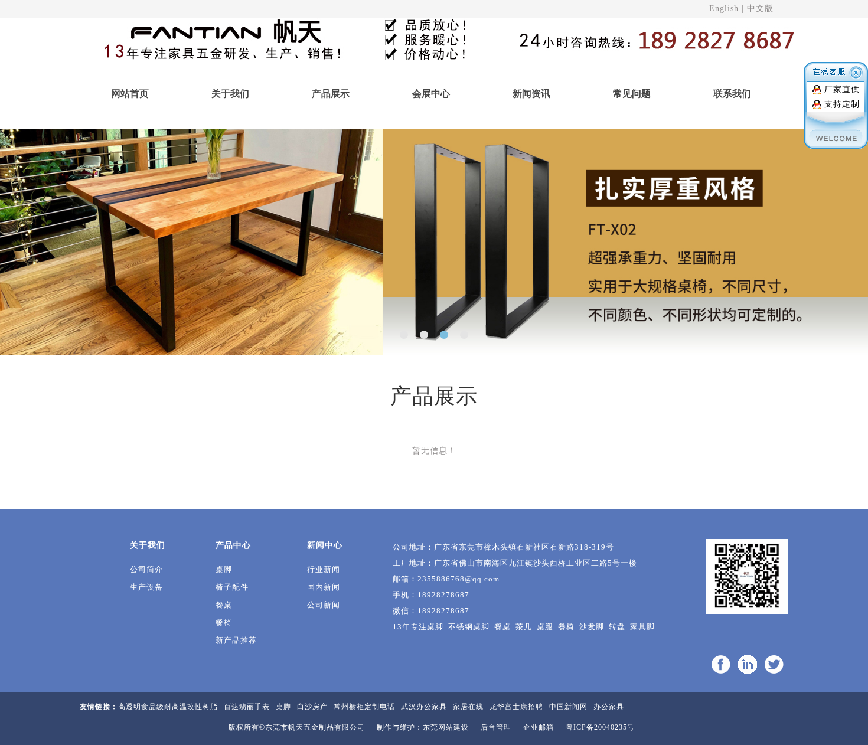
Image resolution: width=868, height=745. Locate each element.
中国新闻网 (568, 706)
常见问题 (632, 94)
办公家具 (608, 706)
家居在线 (468, 706)
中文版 (760, 8)
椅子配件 (232, 587)
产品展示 (331, 94)
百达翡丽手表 (247, 706)
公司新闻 (323, 604)
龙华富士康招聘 (516, 706)
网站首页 (130, 94)
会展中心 (431, 94)
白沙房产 (312, 706)
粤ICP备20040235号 (600, 727)
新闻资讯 (531, 94)
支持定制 (842, 104)
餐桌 (224, 604)
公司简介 (146, 569)
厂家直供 (842, 89)
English (724, 8)
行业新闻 (323, 569)
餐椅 (224, 622)
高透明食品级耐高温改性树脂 (168, 706)
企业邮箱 (538, 727)
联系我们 (732, 94)
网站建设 (453, 727)
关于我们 (230, 94)
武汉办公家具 (424, 706)
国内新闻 (323, 587)
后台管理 (496, 727)
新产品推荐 (236, 640)
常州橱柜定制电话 (364, 706)
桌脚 (224, 569)
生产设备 (146, 587)
